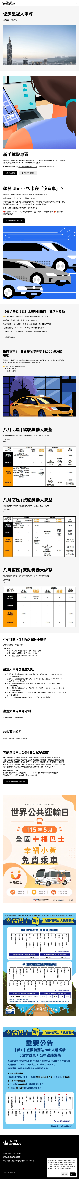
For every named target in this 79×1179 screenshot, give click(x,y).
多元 (13, 651)
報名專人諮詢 (10, 173)
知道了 (73, 1174)
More (4, 441)
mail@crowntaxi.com (15, 1153)
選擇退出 (64, 1174)
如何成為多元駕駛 (28, 173)
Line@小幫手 (18, 645)
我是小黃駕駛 (11, 369)
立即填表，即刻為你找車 (13, 221)
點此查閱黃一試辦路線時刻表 (15, 782)
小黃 (17, 651)
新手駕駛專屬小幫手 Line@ (27, 166)
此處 (73, 1166)
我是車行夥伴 (11, 371)
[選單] (76, 3)
